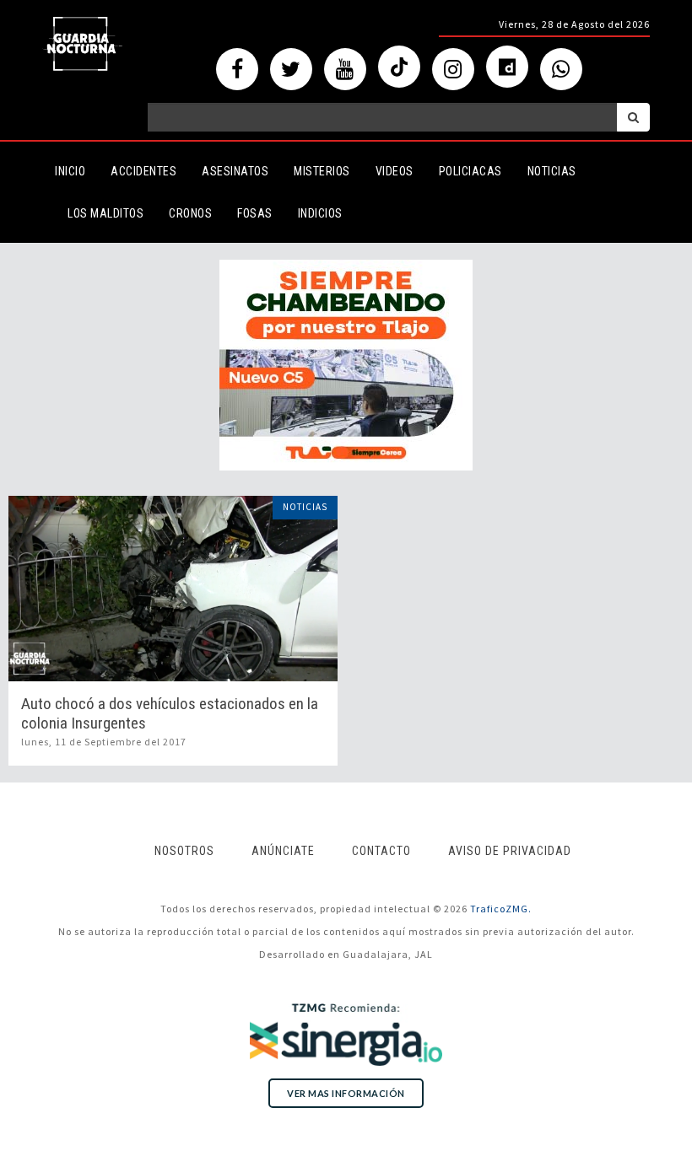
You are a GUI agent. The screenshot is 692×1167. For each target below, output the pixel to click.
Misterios (322, 171)
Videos (395, 171)
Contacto (381, 851)
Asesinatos (235, 171)
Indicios (320, 213)
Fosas (255, 213)
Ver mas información (346, 1093)
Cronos (190, 213)
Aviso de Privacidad (509, 851)
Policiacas (470, 171)
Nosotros (184, 851)
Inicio (70, 171)
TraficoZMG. (501, 908)
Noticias (551, 171)
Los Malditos (105, 213)
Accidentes (143, 171)
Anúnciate (283, 851)
